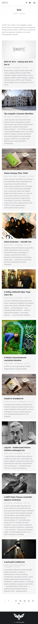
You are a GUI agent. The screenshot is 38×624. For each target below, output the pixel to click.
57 (16, 601)
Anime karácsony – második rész (17, 242)
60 (29, 601)
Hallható (9, 67)
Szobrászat (22, 565)
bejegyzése (16, 67)
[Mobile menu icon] (34, 3)
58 (20, 601)
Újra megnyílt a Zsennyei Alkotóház (18, 114)
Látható (15, 176)
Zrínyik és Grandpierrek (13, 398)
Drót (19, 10)
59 (24, 601)
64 (19, 603)
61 (33, 601)
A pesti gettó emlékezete (14, 562)
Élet (5, 67)
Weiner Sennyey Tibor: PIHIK (16, 173)
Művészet (16, 565)
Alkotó (5, 503)
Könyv (10, 176)
